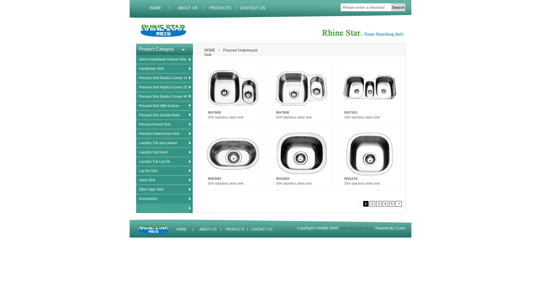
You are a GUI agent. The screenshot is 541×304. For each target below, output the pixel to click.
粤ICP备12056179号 (356, 228)
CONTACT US (252, 8)
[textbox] (366, 7)
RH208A (214, 179)
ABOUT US (188, 8)
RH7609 (214, 113)
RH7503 (350, 113)
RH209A (283, 179)
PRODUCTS (220, 8)
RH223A (351, 179)
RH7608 (282, 113)
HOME (155, 8)
